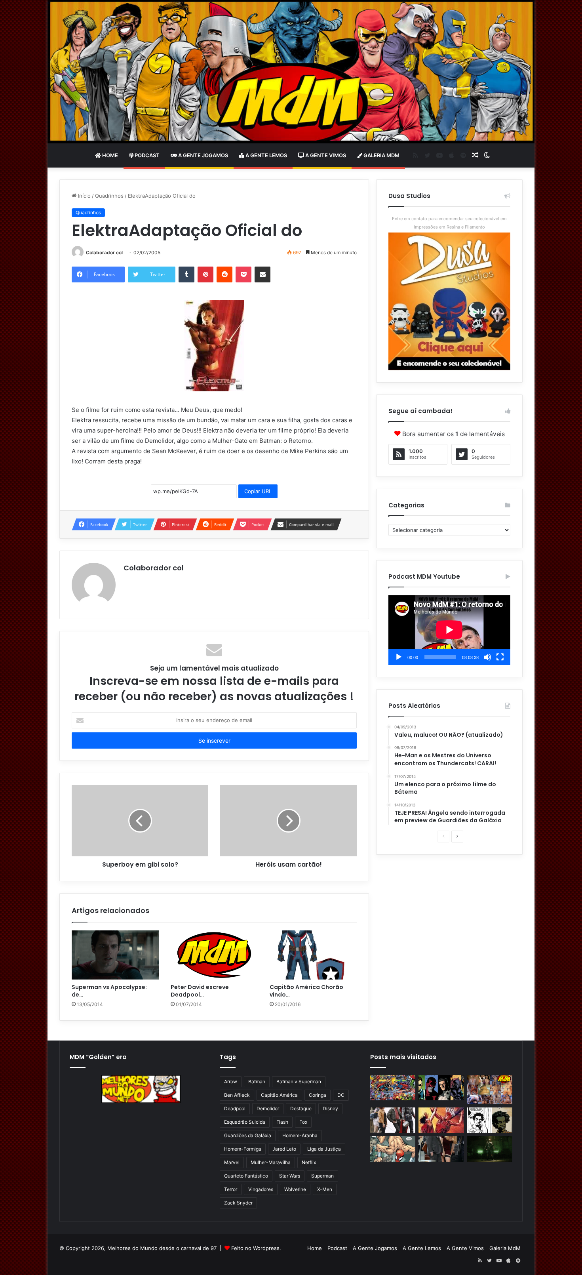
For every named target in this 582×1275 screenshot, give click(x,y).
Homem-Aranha (300, 1135)
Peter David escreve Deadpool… (200, 991)
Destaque (301, 1108)
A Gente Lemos (265, 155)
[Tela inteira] (500, 657)
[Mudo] (487, 657)
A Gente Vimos (325, 155)
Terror (230, 1189)
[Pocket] (243, 274)
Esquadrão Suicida (244, 1122)
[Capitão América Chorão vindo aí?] (313, 955)
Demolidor (268, 1108)
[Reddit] (224, 274)
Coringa (317, 1095)
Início (83, 195)
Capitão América (279, 1095)
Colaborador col (104, 252)
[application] (449, 630)
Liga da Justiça (324, 1149)
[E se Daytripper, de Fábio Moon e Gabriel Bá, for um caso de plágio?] (489, 1120)
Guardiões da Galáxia (247, 1135)
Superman (322, 1176)
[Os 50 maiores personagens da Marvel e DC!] (392, 1088)
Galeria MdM (380, 155)
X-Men (324, 1189)
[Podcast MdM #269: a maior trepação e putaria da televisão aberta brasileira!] (489, 1089)
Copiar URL (258, 491)
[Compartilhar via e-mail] (262, 274)
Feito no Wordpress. (256, 1248)
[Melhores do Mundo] (291, 71)
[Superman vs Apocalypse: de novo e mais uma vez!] (115, 955)
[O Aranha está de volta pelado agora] (392, 1149)
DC (340, 1095)
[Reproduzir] (399, 657)
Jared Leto (284, 1149)
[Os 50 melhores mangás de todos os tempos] (441, 1120)
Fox (303, 1122)
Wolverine (295, 1189)
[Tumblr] (186, 274)
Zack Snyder (238, 1203)
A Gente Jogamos (202, 155)
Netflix (309, 1162)
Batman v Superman (298, 1081)
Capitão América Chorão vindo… (306, 991)
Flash (282, 1122)
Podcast (146, 155)
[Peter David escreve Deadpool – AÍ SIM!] (214, 955)
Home (109, 155)
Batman (256, 1081)
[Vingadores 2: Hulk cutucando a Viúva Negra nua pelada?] (392, 1120)
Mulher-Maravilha (271, 1162)
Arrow (230, 1081)
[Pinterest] (205, 274)
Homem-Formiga (242, 1149)
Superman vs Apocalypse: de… (109, 991)
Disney (330, 1108)
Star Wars (289, 1176)
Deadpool (234, 1108)
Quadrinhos (109, 195)
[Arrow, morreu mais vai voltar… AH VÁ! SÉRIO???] (489, 1149)
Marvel (232, 1162)
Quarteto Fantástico (246, 1176)
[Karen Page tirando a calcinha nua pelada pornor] (441, 1149)
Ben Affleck (237, 1095)
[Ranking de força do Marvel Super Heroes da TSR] (441, 1088)
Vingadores (260, 1189)
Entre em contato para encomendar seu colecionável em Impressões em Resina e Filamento (449, 223)
